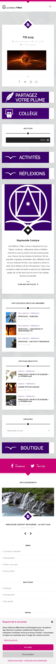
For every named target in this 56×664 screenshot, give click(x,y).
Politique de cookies (15, 660)
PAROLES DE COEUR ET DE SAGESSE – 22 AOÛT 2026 (28, 525)
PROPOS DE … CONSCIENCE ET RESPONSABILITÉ (30, 330)
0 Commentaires (29, 45)
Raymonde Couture (22, 41)
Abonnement (9, 558)
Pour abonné (23, 313)
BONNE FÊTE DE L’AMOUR (28, 387)
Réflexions (35, 313)
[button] (52, 622)
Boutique (7, 588)
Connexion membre (12, 551)
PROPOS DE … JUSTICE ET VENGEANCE (33, 342)
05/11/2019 (39, 41)
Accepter (28, 647)
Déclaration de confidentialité (35, 660)
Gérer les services (10, 640)
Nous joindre (9, 571)
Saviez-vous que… (11, 564)
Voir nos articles (27, 284)
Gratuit (21, 371)
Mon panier (8, 601)
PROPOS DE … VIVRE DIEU (28, 316)
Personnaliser (28, 654)
